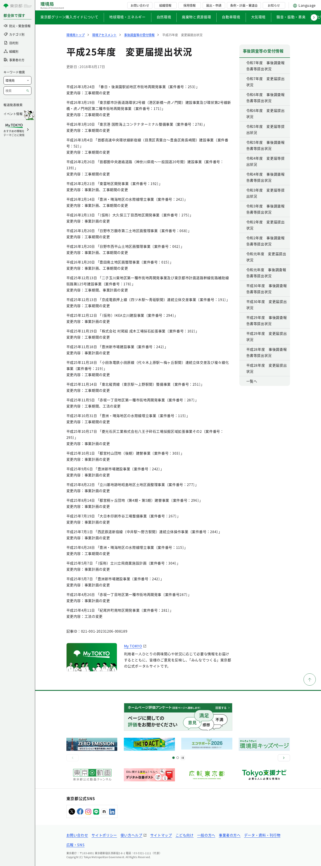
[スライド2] (177, 757)
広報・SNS (75, 844)
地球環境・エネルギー (127, 16)
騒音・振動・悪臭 (290, 16)
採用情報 (189, 5)
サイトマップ (161, 835)
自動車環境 (231, 16)
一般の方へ (206, 835)
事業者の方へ (230, 835)
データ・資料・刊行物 (262, 835)
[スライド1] (173, 757)
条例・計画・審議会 (244, 5)
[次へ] (284, 757)
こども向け (185, 835)
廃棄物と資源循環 (196, 16)
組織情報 (165, 5)
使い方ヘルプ (131, 835)
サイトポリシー (104, 835)
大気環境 (258, 16)
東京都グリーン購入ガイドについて (69, 16)
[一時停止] (183, 758)
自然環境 (164, 16)
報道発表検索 (12, 105)
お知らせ (274, 5)
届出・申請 (213, 5)
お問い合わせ (140, 5)
